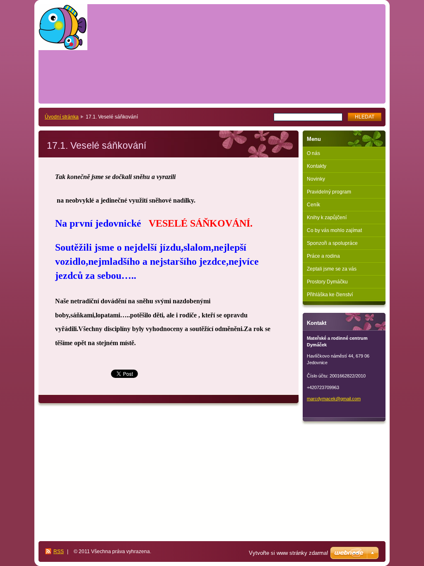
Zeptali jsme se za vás (332, 269)
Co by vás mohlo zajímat (334, 230)
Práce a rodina (323, 256)
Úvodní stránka (62, 117)
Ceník (313, 205)
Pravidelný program (329, 192)
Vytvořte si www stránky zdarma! (288, 553)
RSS (58, 551)
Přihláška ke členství (330, 295)
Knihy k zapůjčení (327, 217)
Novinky (316, 179)
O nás (313, 153)
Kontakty (316, 166)
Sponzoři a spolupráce (332, 243)
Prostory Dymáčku (327, 282)
